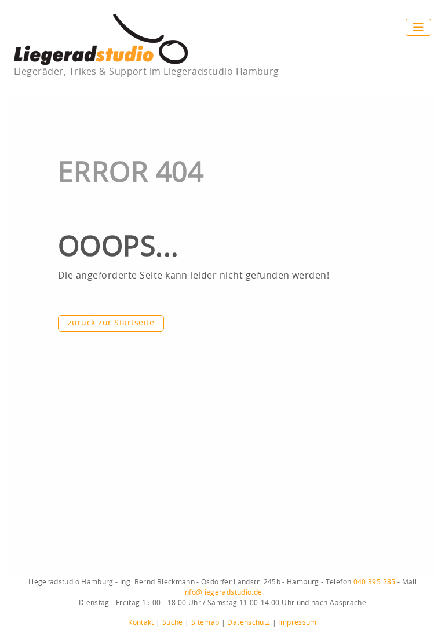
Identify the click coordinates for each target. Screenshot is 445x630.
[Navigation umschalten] (418, 27)
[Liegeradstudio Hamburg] (101, 38)
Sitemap (205, 622)
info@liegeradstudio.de (222, 592)
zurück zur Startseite (111, 323)
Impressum (297, 622)
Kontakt (141, 622)
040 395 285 (374, 581)
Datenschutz (248, 622)
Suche (172, 622)
